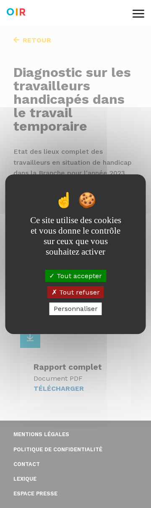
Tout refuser (78, 292)
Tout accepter (78, 276)
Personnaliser (76, 309)
